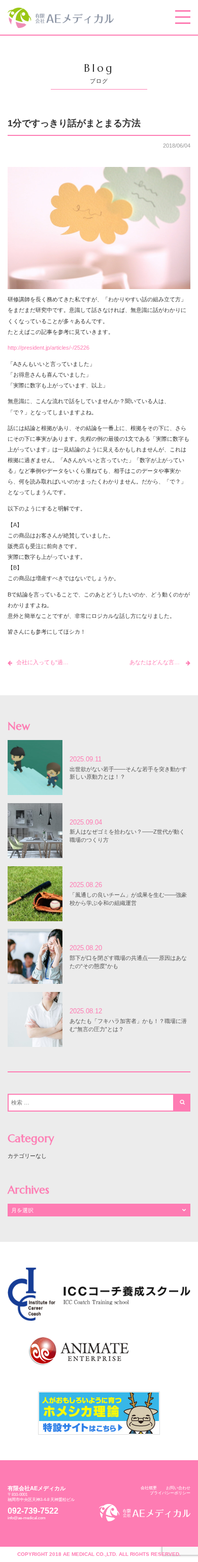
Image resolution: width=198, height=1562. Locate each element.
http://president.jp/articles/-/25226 (48, 348)
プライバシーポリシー (170, 1493)
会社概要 (149, 1488)
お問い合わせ (178, 1488)
